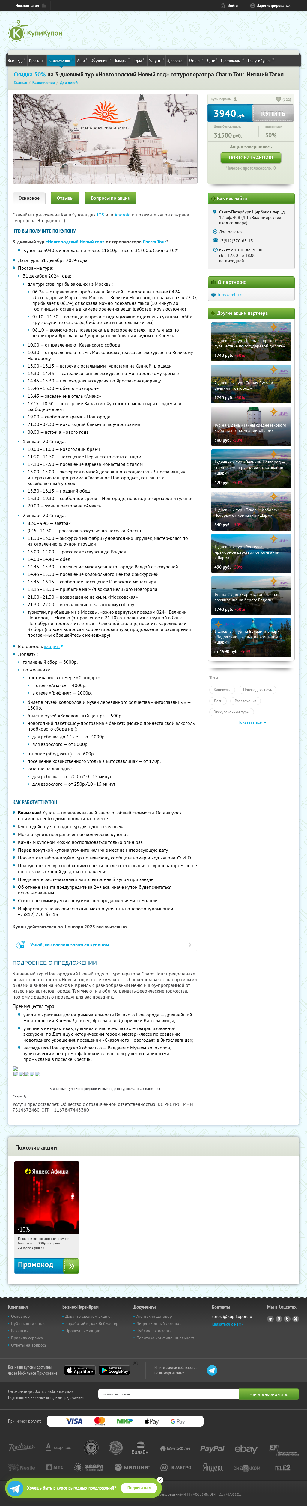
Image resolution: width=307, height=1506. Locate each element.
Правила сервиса (27, 1338)
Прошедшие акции (82, 1330)
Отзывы (65, 198)
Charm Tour (154, 242)
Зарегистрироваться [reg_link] (274, 5)
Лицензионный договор (159, 1323)
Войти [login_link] (233, 5)
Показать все (249, 722)
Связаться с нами (228, 1324)
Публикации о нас (28, 1323)
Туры (140, 60)
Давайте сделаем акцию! (88, 1316)
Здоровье (176, 60)
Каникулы (222, 689)
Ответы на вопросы (29, 1345)
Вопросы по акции (110, 198)
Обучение (101, 60)
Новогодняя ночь (257, 689)
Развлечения (61, 60)
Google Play (114, 1370)
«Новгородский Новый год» (75, 242)
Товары (122, 60)
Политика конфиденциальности (166, 1338)
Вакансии (20, 1330)
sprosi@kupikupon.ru (232, 1316)
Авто (82, 60)
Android (123, 215)
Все (11, 60)
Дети (212, 60)
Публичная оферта (154, 1330)
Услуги (156, 60)
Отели (196, 60)
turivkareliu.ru (231, 294)
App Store (80, 1370)
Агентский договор (154, 1316)
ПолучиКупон (261, 60)
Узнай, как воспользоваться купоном (69, 945)
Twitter (287, 1319)
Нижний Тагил (27, 5)
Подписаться (139, 1487)
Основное (29, 198)
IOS (101, 215)
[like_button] (279, 100)
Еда (21, 60)
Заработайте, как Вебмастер (91, 1323)
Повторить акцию (251, 157)
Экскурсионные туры (231, 712)
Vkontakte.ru (279, 1319)
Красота (37, 60)
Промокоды (233, 60)
